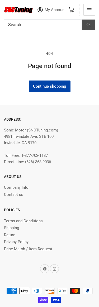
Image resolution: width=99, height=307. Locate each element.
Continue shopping (49, 86)
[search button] (88, 25)
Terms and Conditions (23, 221)
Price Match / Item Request (28, 249)
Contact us (13, 194)
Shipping (11, 227)
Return (9, 235)
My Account (55, 9)
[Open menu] (89, 10)
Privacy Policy (16, 241)
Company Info (16, 187)
